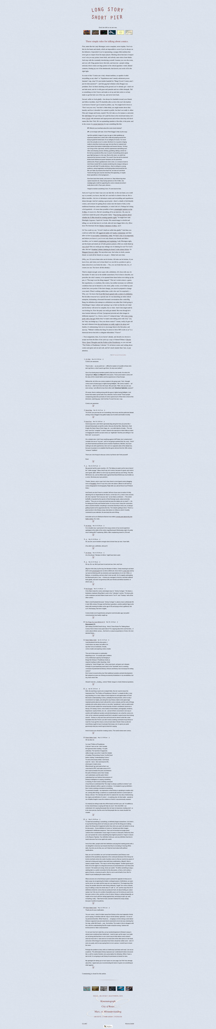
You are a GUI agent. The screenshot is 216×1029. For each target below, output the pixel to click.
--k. (86, 466)
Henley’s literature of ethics (108, 226)
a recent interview (98, 124)
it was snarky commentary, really (101, 235)
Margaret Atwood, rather (90, 252)
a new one (126, 571)
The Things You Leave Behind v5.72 (95, 622)
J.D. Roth (87, 359)
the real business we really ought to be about (112, 324)
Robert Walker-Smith (91, 640)
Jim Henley (88, 525)
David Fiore (88, 421)
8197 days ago (116, 354)
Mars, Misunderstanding (108, 1011)
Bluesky (104, 996)
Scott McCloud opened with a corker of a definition (115, 294)
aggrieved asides (104, 233)
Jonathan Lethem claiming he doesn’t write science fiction (110, 249)
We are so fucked (129, 1023)
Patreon (118, 1017)
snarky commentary (119, 233)
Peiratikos (93, 483)
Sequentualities (123, 354)
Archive (97, 1017)
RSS (121, 996)
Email (96, 996)
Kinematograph (108, 1001)
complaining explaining (107, 241)
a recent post (96, 571)
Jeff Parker (88, 116)
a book (88, 118)
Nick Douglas (88, 588)
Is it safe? (84, 1023)
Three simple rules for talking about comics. (107, 41)
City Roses (108, 1006)
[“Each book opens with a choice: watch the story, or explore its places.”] (129, 34)
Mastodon (113, 996)
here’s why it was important (124, 235)
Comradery (108, 1017)
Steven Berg (88, 410)
